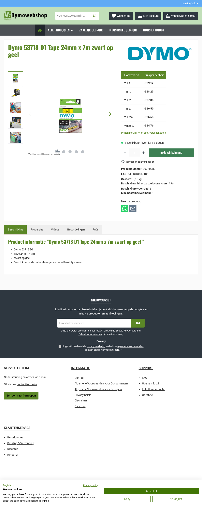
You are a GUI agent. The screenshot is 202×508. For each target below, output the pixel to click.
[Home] (40, 30)
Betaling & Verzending (20, 443)
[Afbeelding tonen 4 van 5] (76, 151)
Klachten (12, 449)
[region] (60, 113)
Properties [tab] (37, 229)
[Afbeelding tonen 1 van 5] (57, 151)
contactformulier (27, 384)
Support (146, 368)
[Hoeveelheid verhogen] (143, 152)
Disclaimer (81, 400)
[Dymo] (160, 53)
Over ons (80, 406)
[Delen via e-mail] (132, 208)
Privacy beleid (83, 395)
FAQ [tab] (95, 229)
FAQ (144, 378)
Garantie (147, 395)
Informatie (80, 368)
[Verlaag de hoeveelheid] (125, 152)
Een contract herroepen (21, 395)
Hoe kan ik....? (150, 383)
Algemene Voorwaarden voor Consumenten (101, 383)
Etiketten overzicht (153, 389)
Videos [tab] (55, 229)
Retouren (13, 454)
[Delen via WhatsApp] (124, 208)
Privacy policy (90, 485)
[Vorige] (30, 114)
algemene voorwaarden (130, 346)
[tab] (15, 229)
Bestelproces (15, 437)
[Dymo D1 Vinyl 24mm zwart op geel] (70, 114)
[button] (9, 485)
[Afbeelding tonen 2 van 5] (63, 151)
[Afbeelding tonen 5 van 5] (82, 151)
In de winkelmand (171, 152)
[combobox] (72, 16)
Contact (79, 378)
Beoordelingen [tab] (76, 229)
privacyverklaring (96, 346)
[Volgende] (110, 114)
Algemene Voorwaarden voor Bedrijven (98, 389)
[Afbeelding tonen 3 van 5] (70, 151)
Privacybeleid (131, 330)
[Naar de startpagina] (25, 16)
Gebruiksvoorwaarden (90, 334)
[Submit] (138, 323)
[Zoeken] (94, 16)
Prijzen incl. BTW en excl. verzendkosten (143, 132)
